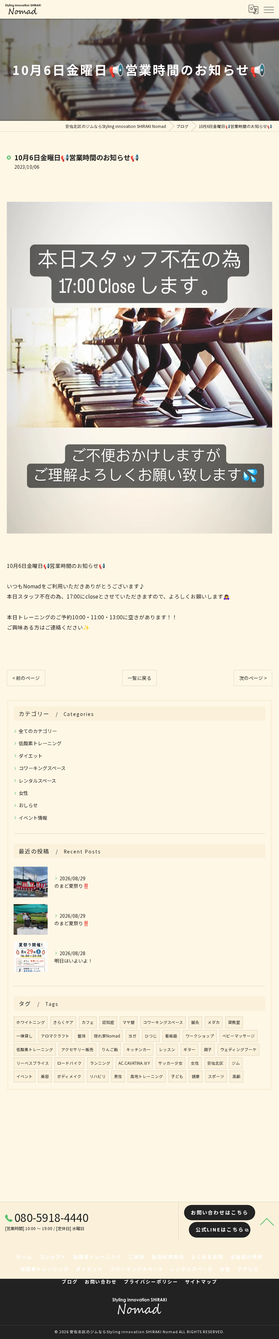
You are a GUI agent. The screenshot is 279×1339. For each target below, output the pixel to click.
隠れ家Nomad (107, 1036)
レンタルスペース (37, 780)
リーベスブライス (32, 1063)
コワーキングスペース (42, 768)
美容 (45, 1076)
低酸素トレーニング (40, 743)
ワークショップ (199, 1036)
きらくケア (63, 1022)
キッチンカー (138, 1049)
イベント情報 (33, 817)
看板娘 (171, 1036)
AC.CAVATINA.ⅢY (134, 1063)
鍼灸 (195, 1022)
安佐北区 (215, 1063)
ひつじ (151, 1036)
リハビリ (97, 1076)
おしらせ (28, 805)
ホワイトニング (30, 1022)
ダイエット (31, 755)
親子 (208, 1049)
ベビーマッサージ (238, 1036)
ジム (236, 1063)
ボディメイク (69, 1076)
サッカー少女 (170, 1063)
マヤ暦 (128, 1022)
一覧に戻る (139, 677)
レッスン (167, 1049)
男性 (118, 1076)
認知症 (108, 1022)
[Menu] (268, 9)
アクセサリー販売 (77, 1049)
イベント (24, 1076)
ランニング (100, 1063)
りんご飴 (110, 1049)
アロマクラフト (55, 1036)
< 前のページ (26, 677)
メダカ (214, 1022)
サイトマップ (201, 1281)
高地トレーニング (146, 1076)
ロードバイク (69, 1063)
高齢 (236, 1076)
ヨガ (132, 1036)
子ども (177, 1076)
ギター (189, 1049)
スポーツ (216, 1076)
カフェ (88, 1022)
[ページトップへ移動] (267, 1221)
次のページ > (253, 677)
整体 (82, 1036)
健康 (196, 1076)
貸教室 (234, 1022)
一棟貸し (24, 1036)
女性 (23, 792)
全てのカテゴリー (38, 731)
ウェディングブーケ (238, 1049)
